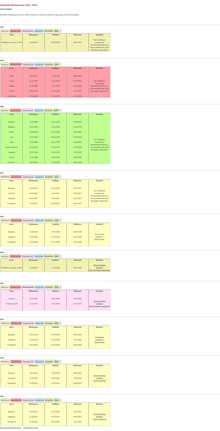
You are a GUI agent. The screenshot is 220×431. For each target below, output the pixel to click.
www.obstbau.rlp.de (30, 428)
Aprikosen (5, 31)
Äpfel (56, 31)
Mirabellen (49, 64)
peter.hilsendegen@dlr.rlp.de (10, 428)
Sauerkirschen (27, 31)
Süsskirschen (15, 31)
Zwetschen (39, 31)
